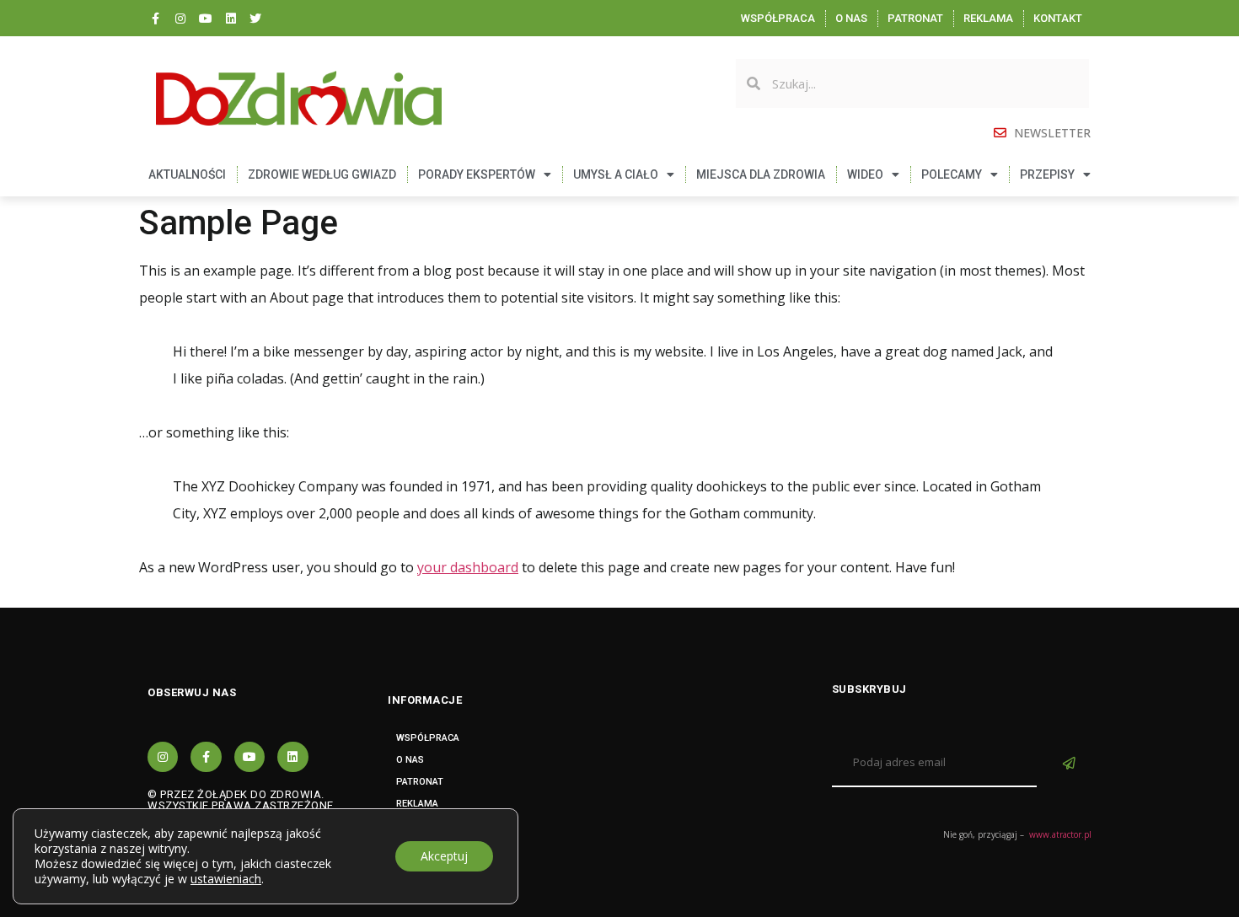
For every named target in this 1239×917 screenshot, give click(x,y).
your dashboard (467, 567)
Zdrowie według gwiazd (322, 174)
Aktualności (187, 174)
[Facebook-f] (156, 18)
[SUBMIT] (1071, 763)
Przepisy (1047, 174)
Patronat (915, 18)
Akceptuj (444, 856)
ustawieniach (225, 879)
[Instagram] (181, 18)
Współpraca (778, 18)
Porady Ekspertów (476, 174)
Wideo (865, 174)
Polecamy (951, 174)
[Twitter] (255, 18)
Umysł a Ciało (615, 174)
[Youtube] (205, 18)
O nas (851, 18)
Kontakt (1057, 18)
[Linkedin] (231, 18)
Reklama (988, 18)
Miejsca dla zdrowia (760, 174)
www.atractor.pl (1060, 834)
